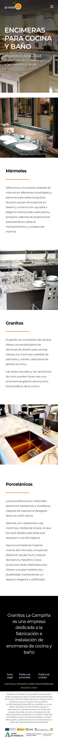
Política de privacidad (24, 676)
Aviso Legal (10, 676)
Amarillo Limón (29, 687)
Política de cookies (43, 676)
